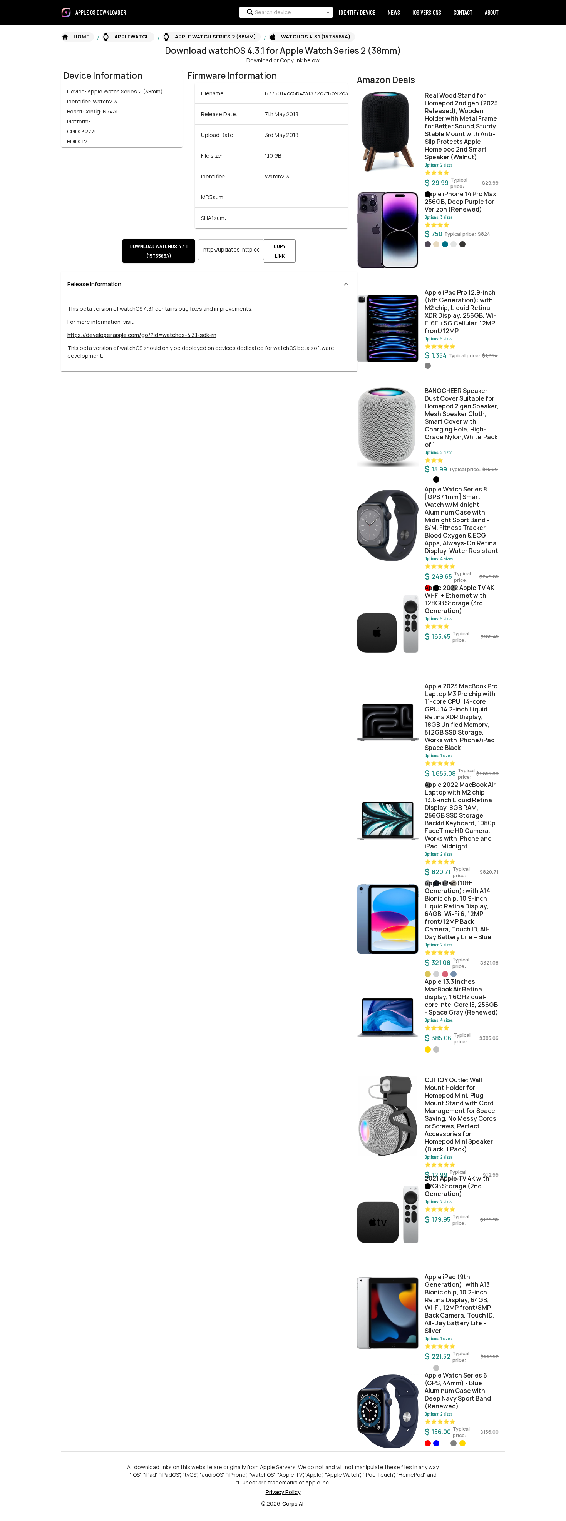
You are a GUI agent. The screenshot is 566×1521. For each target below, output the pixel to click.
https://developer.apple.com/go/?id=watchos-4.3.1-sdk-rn (141, 334)
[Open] (328, 12)
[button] (77, 37)
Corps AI (292, 1503)
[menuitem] (103, 12)
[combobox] (284, 12)
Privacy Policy (283, 1492)
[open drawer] (66, 12)
